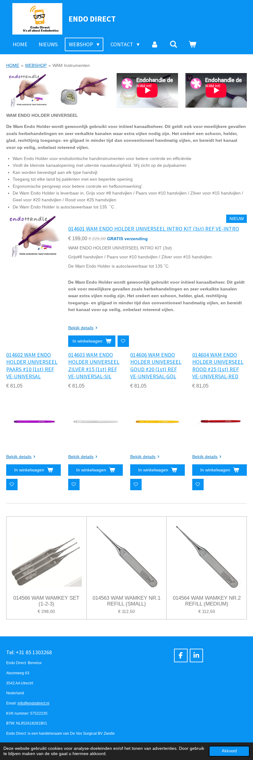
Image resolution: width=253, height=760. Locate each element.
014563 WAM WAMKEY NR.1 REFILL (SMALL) (126, 601)
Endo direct (92, 19)
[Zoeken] (173, 44)
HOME (12, 65)
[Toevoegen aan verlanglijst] (123, 341)
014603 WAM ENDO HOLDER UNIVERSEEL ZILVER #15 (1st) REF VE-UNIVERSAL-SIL (93, 365)
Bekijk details (80, 327)
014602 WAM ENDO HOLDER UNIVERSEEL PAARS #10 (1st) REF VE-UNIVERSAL (31, 365)
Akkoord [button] (229, 751)
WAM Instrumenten (71, 65)
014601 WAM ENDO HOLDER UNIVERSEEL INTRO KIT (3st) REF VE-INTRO (153, 228)
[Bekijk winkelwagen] (192, 44)
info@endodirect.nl (33, 703)
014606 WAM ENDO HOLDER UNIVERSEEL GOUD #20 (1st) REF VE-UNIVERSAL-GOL (155, 365)
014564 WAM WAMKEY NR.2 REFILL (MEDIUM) (207, 601)
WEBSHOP (36, 65)
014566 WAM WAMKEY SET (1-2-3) (46, 601)
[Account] (154, 44)
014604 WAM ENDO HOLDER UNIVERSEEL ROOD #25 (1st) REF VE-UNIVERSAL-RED (217, 365)
